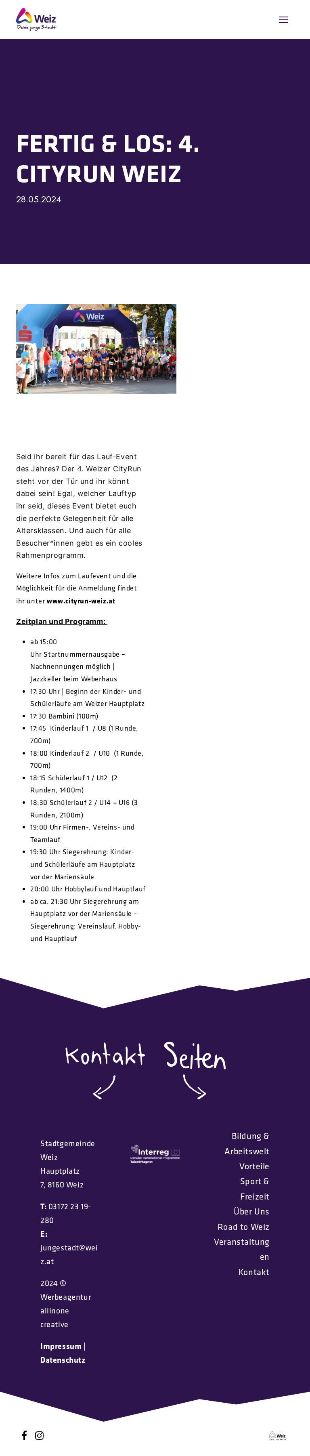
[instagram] (39, 1435)
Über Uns (252, 1211)
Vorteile (254, 1166)
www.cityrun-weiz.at (81, 600)
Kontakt (254, 1271)
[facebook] (24, 1435)
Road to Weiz (244, 1226)
